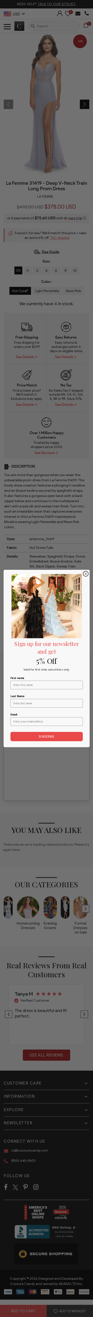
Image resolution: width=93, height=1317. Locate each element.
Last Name (17, 696)
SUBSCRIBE (46, 737)
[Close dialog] (85, 573)
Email (13, 714)
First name (17, 678)
